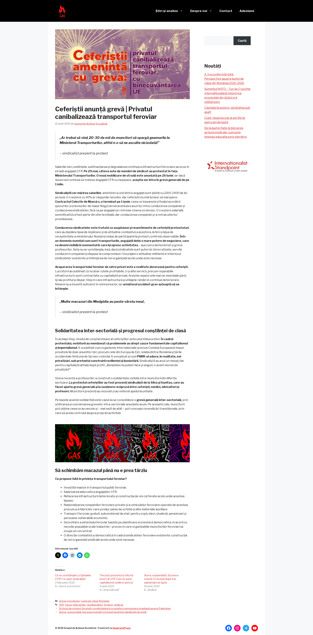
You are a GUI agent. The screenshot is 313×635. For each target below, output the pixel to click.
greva (68, 604)
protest (108, 604)
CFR (61, 604)
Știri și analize (167, 11)
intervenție (79, 604)
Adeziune (246, 11)
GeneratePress (122, 628)
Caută (242, 40)
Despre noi (198, 11)
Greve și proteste (69, 600)
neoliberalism (95, 604)
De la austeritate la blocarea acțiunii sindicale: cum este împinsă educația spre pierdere (225, 132)
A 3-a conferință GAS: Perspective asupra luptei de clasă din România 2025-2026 (224, 79)
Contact (225, 11)
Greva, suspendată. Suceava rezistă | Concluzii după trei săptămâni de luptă (161, 579)
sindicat (118, 604)
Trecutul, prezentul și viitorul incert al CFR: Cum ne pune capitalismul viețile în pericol (116, 579)
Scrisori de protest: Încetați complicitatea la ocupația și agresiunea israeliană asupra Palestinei (115, 608)
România (104, 600)
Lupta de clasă (89, 600)
